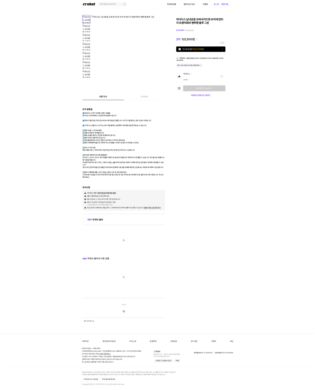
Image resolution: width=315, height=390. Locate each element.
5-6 (112, 362)
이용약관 (85, 341)
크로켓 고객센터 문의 (163, 361)
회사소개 (132, 341)
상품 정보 (103, 96)
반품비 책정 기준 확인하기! (152, 207)
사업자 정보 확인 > (105, 354)
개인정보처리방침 (109, 341)
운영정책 (153, 341)
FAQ (231, 341)
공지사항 (194, 341)
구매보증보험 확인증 (108, 379)
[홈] (89, 4)
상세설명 (144, 96)
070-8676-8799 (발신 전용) (90, 354)
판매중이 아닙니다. (204, 88)
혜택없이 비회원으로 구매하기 (200, 95)
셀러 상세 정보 (88, 321)
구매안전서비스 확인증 (90, 379)
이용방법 (173, 341)
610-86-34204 (96, 351)
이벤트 (213, 341)
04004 (88, 362)
